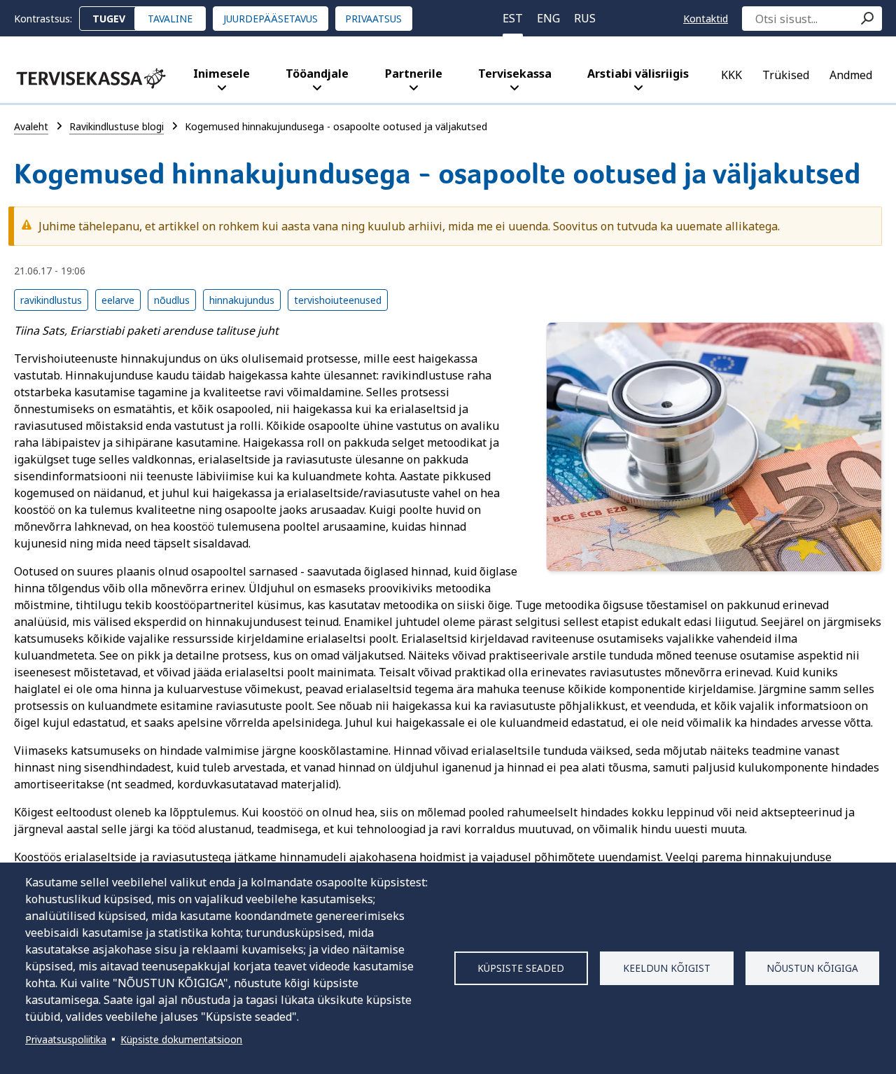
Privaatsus (373, 18)
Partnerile (413, 73)
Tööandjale (317, 73)
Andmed (851, 75)
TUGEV (108, 18)
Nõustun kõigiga (812, 968)
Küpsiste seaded (520, 968)
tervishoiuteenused (338, 300)
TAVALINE (170, 18)
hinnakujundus (241, 300)
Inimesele (221, 73)
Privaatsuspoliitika (65, 1039)
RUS (585, 18)
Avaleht (31, 126)
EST (513, 18)
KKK (731, 75)
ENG (548, 18)
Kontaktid (705, 18)
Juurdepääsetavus (270, 18)
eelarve (118, 300)
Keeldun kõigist (666, 968)
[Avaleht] (91, 78)
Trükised (785, 75)
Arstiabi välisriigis (638, 73)
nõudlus (172, 300)
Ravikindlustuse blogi (116, 126)
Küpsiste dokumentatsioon (181, 1039)
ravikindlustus (51, 300)
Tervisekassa (515, 73)
